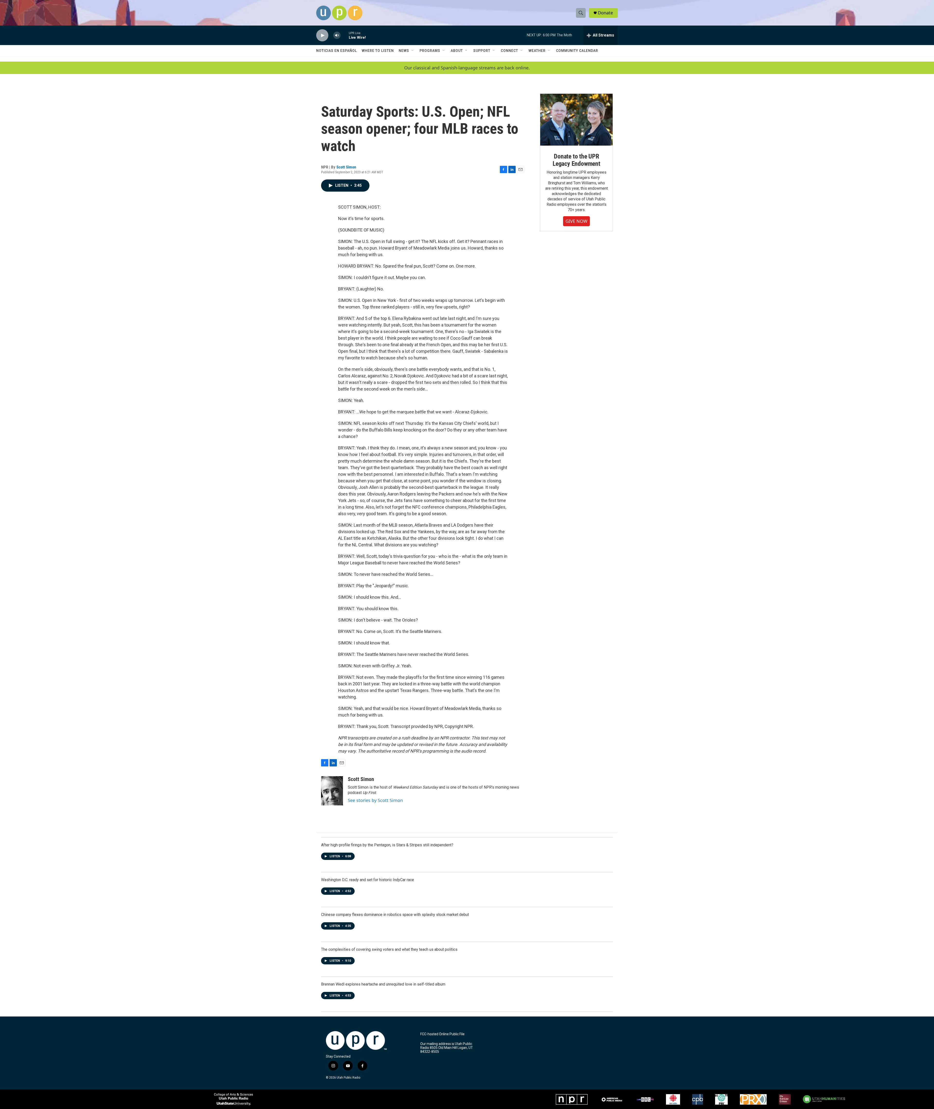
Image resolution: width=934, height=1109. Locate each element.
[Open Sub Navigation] (413, 51)
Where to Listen (378, 51)
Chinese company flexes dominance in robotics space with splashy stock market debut (395, 914)
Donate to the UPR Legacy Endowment (576, 160)
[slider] (344, 35)
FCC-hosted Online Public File (442, 1034)
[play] (322, 35)
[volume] (337, 35)
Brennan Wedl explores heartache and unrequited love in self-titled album (383, 984)
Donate (605, 12)
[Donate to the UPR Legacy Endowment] (576, 120)
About (457, 51)
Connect (509, 51)
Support (481, 51)
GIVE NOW (576, 221)
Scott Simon (346, 167)
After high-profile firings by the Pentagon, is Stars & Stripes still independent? (387, 845)
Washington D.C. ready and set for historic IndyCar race (367, 879)
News (404, 51)
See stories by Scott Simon (375, 800)
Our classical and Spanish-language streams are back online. (467, 67)
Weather (537, 51)
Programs (430, 51)
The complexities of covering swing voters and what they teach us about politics (389, 949)
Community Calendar (577, 51)
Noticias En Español (336, 51)
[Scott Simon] (332, 790)
